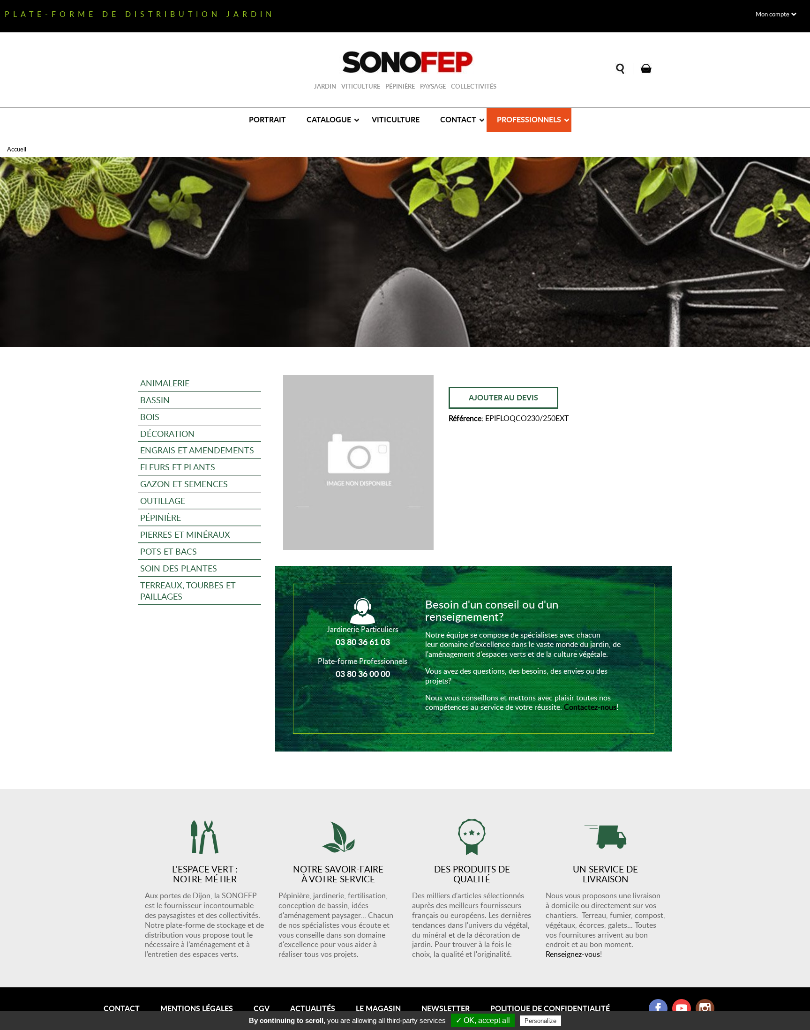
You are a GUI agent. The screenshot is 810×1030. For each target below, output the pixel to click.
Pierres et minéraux (185, 534)
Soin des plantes (178, 568)
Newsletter (445, 1008)
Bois (149, 416)
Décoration (167, 433)
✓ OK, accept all (483, 1020)
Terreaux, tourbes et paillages (188, 590)
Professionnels (529, 119)
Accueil (16, 149)
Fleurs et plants (177, 467)
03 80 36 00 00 (363, 673)
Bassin (155, 400)
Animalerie (164, 383)
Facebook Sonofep (658, 1008)
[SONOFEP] (405, 62)
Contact (458, 119)
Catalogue (329, 119)
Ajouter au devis (503, 397)
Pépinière (160, 517)
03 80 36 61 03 (363, 641)
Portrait (267, 119)
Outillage (162, 500)
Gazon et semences (184, 483)
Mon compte (772, 14)
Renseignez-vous (573, 954)
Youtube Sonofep (681, 1008)
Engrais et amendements (197, 450)
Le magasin (378, 1008)
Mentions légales (196, 1008)
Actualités (312, 1008)
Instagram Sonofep (705, 1008)
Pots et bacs (168, 551)
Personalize (540, 1020)
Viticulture (396, 119)
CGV (262, 1008)
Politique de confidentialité (550, 1008)
